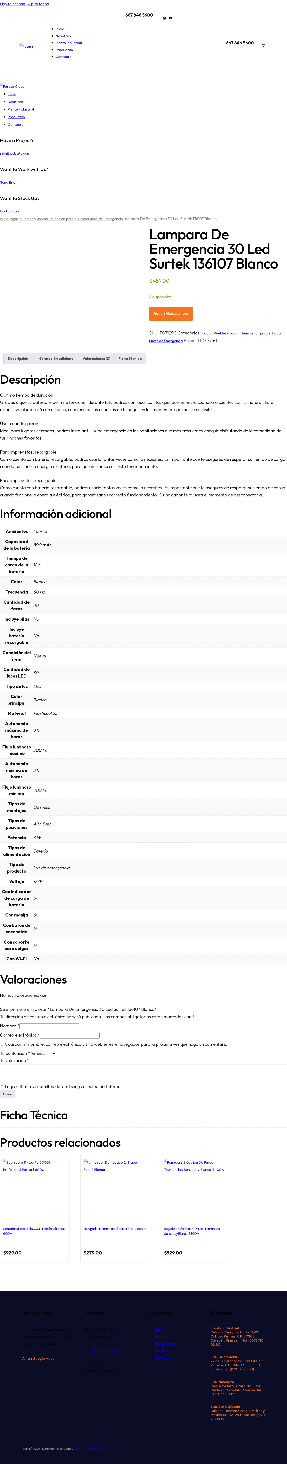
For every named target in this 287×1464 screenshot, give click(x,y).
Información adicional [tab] (56, 358)
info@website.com (15, 153)
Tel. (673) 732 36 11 (239, 1369)
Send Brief (8, 182)
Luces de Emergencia (105, 219)
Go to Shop (9, 211)
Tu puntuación (15, 1053)
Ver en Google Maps (37, 1358)
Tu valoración (14, 1060)
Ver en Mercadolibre (171, 313)
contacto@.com (103, 1350)
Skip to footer (38, 4)
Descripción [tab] (18, 358)
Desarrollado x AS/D (90, 1448)
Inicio (4, 219)
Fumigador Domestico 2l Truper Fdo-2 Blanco (115, 1228)
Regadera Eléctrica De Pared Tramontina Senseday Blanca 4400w (192, 1231)
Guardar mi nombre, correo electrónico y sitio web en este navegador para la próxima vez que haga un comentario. (117, 1044)
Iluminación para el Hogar (67, 219)
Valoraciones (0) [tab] (96, 358)
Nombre (9, 1026)
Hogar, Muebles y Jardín (27, 219)
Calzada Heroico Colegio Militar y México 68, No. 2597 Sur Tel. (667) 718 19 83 (237, 1414)
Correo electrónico (20, 1035)
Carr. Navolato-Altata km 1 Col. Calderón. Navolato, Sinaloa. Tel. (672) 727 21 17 (235, 1390)
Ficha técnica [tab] (130, 358)
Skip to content (13, 4)
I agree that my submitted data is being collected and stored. (63, 1086)
